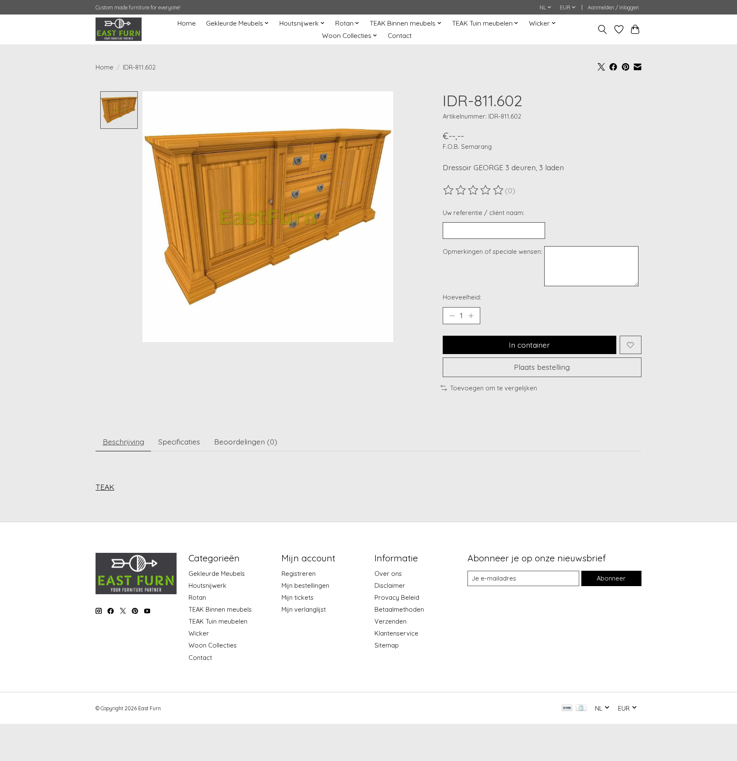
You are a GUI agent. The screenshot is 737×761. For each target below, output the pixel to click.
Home (186, 23)
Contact (400, 36)
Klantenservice (396, 633)
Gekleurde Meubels (217, 573)
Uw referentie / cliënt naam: (483, 213)
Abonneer (611, 578)
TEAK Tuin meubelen (218, 621)
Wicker (199, 633)
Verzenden (390, 621)
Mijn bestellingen (305, 585)
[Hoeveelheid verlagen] (452, 316)
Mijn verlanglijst (303, 609)
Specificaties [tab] (179, 441)
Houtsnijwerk (207, 585)
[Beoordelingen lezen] (474, 190)
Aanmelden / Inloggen (613, 7)
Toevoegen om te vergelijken (493, 388)
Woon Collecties (213, 645)
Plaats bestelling (542, 367)
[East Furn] (119, 29)
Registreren (298, 573)
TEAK (105, 486)
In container (529, 344)
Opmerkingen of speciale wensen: (492, 251)
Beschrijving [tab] (123, 441)
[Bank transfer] (567, 708)
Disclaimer (389, 585)
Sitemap (386, 645)
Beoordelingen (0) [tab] (245, 441)
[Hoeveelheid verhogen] (471, 316)
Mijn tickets (297, 597)
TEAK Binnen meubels (220, 609)
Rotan (197, 597)
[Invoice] (581, 708)
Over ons (388, 573)
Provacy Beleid (396, 597)
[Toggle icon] (602, 29)
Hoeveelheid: (462, 297)
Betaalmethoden (399, 609)
